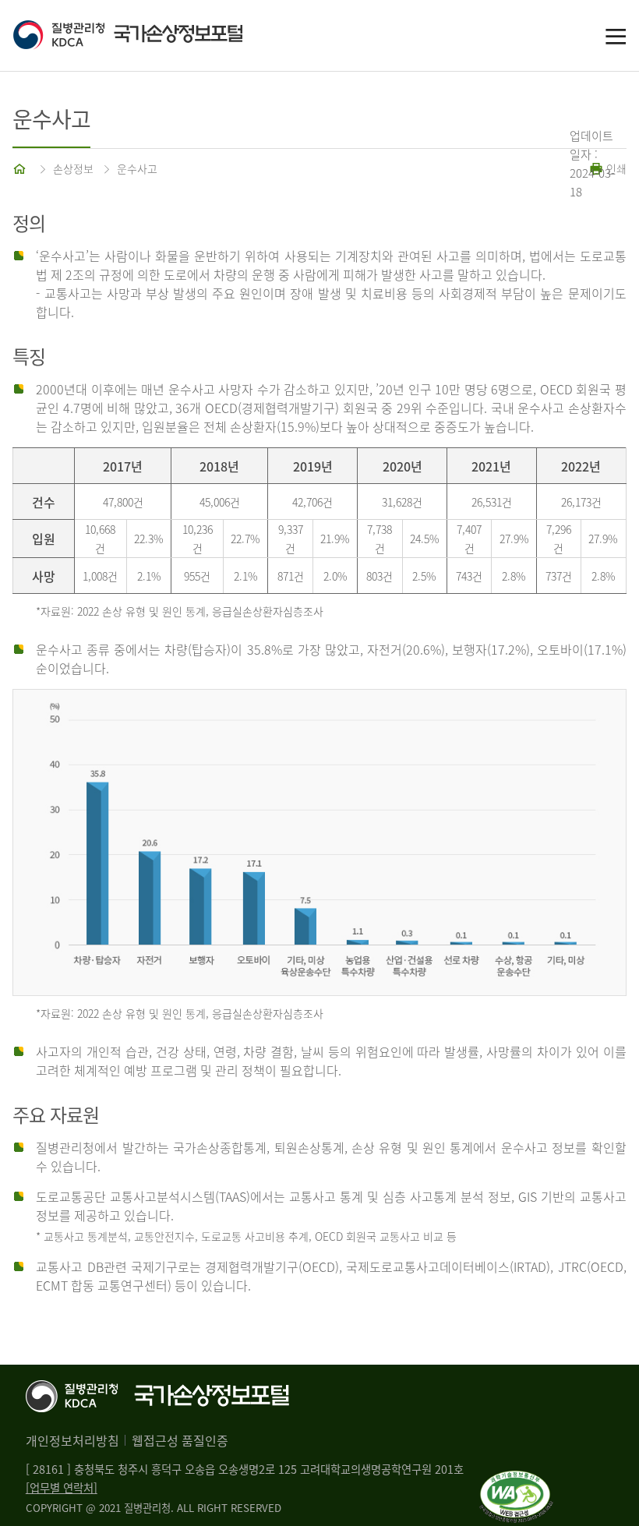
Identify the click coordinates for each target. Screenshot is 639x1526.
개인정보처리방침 (72, 1440)
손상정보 (73, 168)
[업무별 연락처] (61, 1487)
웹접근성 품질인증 (180, 1440)
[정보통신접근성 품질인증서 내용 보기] (516, 1480)
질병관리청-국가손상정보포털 (166, 36)
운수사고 (137, 168)
